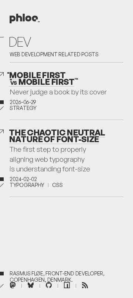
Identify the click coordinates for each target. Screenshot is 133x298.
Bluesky (30, 284)
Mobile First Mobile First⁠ (41, 78)
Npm (67, 284)
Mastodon (12, 284)
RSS (85, 284)
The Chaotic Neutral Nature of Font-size (57, 135)
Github (48, 284)
